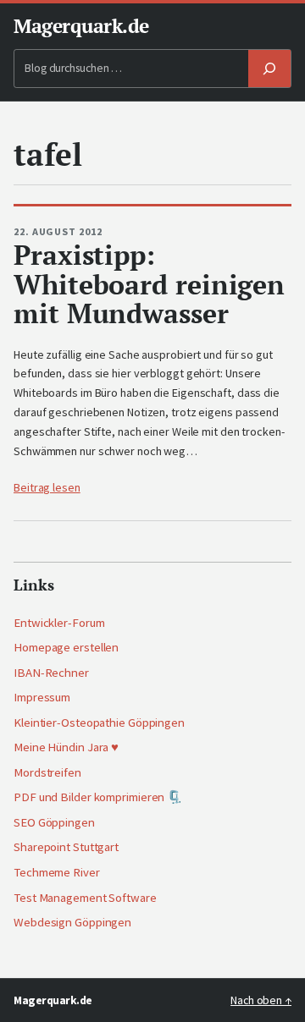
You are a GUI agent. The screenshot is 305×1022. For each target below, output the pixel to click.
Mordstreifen (47, 772)
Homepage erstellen (66, 647)
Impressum (42, 697)
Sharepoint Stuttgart (66, 846)
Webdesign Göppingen (72, 922)
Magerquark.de (81, 26)
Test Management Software (85, 897)
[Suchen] (269, 69)
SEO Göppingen (54, 822)
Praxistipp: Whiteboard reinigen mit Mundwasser (149, 284)
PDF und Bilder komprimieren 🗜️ (98, 797)
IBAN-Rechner (51, 672)
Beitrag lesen (47, 487)
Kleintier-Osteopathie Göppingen (99, 722)
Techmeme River (57, 872)
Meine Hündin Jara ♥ (66, 747)
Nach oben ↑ (260, 1000)
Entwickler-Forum (59, 622)
